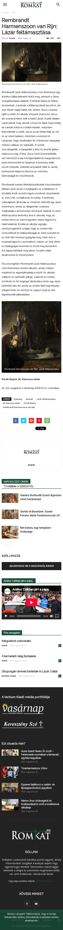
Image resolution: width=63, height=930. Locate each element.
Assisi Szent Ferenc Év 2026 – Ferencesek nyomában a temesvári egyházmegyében (40, 754)
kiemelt (29, 399)
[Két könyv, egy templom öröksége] (10, 532)
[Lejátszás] (6, 616)
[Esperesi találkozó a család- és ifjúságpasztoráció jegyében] (10, 787)
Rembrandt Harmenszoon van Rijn (19, 407)
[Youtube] (36, 904)
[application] (31, 602)
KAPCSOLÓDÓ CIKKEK (16, 481)
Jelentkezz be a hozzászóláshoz (31, 566)
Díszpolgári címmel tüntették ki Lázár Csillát (30, 671)
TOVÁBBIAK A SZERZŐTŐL (19, 486)
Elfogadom (31, 925)
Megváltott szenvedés (16, 641)
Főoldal (5, 12)
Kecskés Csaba (9, 676)
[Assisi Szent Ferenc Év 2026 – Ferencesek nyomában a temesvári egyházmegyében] (10, 752)
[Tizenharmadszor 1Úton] (10, 772)
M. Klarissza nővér (11, 403)
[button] (58, 4)
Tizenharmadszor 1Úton (34, 768)
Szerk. (12, 38)
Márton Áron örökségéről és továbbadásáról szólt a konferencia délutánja (40, 804)
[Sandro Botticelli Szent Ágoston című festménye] (10, 498)
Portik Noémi (30, 403)
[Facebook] (27, 904)
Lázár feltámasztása (46, 399)
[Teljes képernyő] (57, 616)
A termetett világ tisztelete (19, 656)
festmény (18, 399)
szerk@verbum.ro (45, 881)
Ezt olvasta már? (13, 743)
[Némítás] (51, 616)
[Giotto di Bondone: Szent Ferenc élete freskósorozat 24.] (10, 514)
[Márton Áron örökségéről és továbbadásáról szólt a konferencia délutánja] (10, 804)
